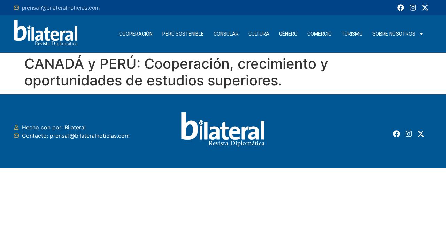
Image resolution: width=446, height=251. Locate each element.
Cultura (258, 34)
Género (288, 34)
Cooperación (136, 34)
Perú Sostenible (183, 34)
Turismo (352, 34)
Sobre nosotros (393, 34)
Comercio (319, 34)
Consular (226, 34)
